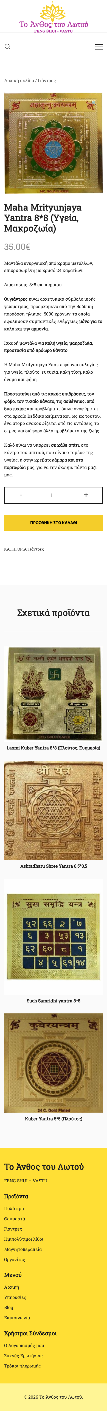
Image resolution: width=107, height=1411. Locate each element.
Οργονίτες (14, 1259)
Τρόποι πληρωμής (22, 1366)
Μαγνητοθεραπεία (23, 1249)
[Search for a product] (7, 46)
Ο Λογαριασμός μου (24, 1345)
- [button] (20, 494)
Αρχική (11, 1287)
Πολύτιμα (14, 1208)
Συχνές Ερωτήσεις (23, 1355)
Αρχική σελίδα (19, 80)
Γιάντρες (47, 80)
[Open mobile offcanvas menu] (99, 46)
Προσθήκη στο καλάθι (53, 522)
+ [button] (86, 494)
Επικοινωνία (17, 1317)
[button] (94, 103)
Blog (8, 1307)
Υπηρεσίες (15, 1297)
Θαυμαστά (14, 1218)
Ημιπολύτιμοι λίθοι (23, 1239)
